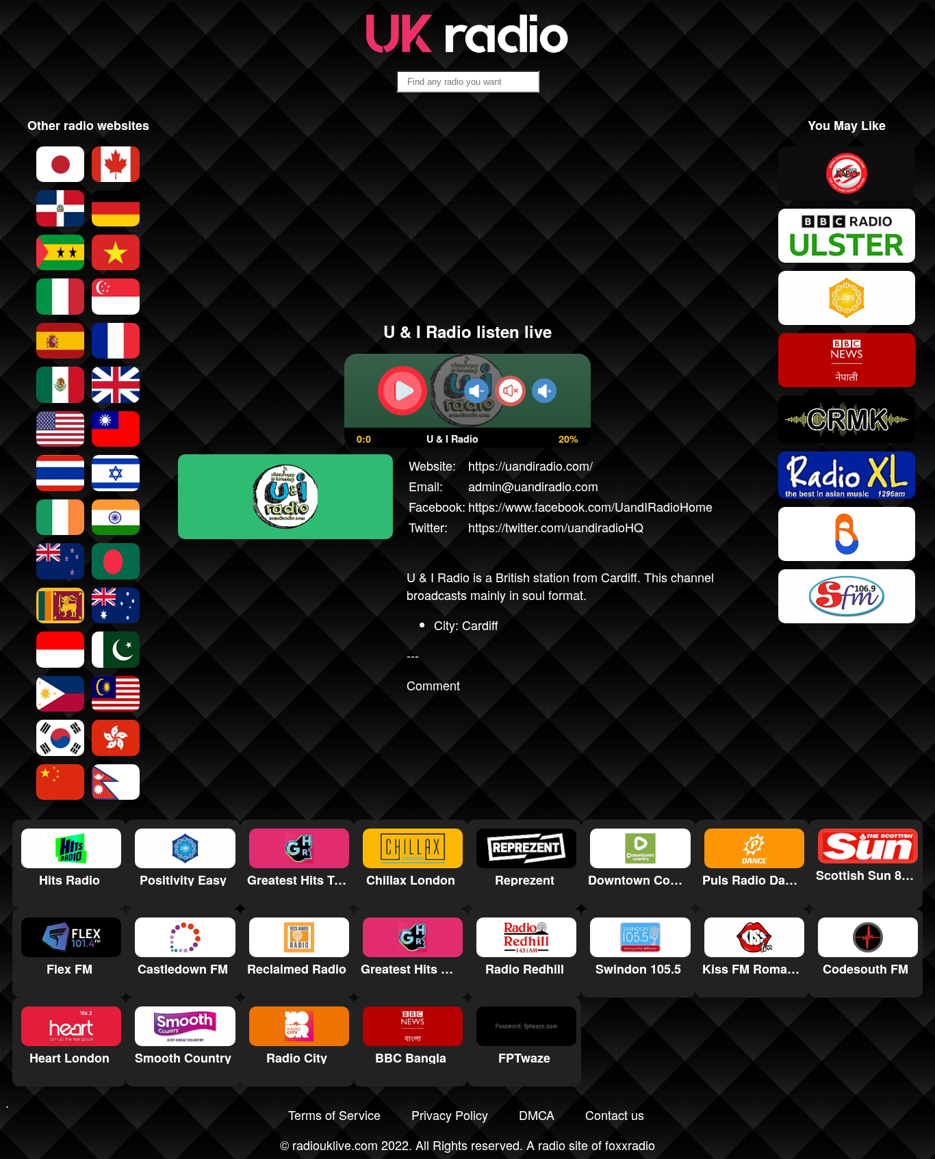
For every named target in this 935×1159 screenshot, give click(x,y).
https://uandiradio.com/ (530, 465)
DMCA (536, 1114)
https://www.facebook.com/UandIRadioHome (590, 506)
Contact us (614, 1114)
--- (413, 655)
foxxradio (630, 1145)
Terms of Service (334, 1114)
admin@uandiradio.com (533, 486)
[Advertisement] (467, 213)
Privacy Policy (449, 1114)
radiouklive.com (335, 1145)
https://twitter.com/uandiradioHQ (555, 527)
